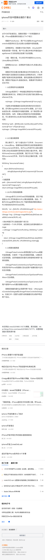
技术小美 (4, 429)
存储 (10, 336)
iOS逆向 (4, 396)
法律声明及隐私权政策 (8, 547)
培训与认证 (22, 540)
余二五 (3, 438)
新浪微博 (12, 529)
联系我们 (22, 535)
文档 (3, 540)
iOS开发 (17, 336)
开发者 (17, 339)
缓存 (10, 339)
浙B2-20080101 (22, 552)
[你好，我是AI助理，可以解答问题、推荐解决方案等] (33, 7)
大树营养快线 (5, 361)
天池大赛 (15, 540)
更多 (3, 522)
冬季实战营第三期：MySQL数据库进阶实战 (16, 512)
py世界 (4, 384)
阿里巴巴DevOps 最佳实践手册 (12, 516)
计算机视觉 (25, 336)
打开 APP (39, 3)
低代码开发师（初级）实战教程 (12, 508)
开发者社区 (9, 540)
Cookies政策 (19, 547)
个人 (41, 12)
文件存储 (34, 336)
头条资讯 (4, 408)
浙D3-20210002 (20, 554)
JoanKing (4, 420)
